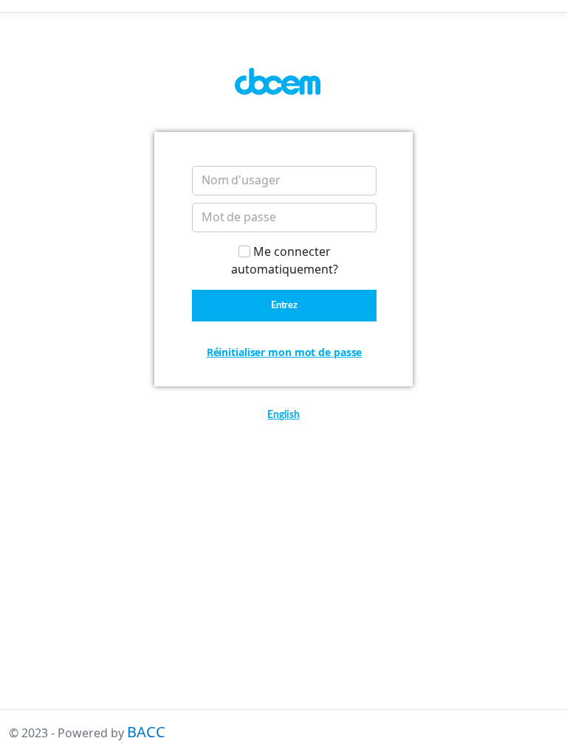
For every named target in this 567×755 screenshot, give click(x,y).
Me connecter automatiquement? (284, 260)
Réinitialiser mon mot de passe (284, 352)
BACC (146, 732)
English (283, 415)
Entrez (284, 305)
